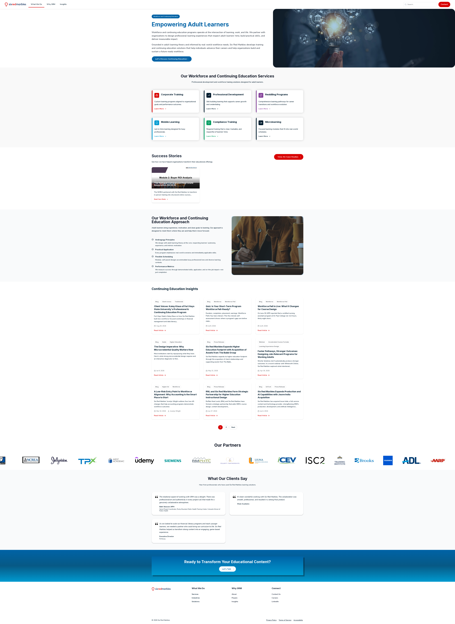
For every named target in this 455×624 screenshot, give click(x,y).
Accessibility (298, 620)
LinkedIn (275, 601)
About (234, 594)
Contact (444, 4)
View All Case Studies (288, 157)
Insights (63, 4)
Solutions (195, 601)
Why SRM (51, 4)
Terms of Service (285, 620)
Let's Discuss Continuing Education (171, 59)
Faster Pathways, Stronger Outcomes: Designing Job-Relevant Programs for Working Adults (278, 354)
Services (195, 594)
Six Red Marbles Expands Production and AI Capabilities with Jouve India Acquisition (279, 394)
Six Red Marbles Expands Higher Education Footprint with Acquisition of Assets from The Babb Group (226, 349)
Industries (196, 598)
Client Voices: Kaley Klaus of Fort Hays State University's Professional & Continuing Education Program (174, 309)
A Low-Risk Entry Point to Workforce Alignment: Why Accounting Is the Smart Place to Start (175, 394)
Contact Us (276, 594)
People (234, 598)
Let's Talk (226, 569)
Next (233, 427)
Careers (275, 598)
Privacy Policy (271, 620)
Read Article (158, 330)
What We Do (36, 4)
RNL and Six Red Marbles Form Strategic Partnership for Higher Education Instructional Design (227, 394)
